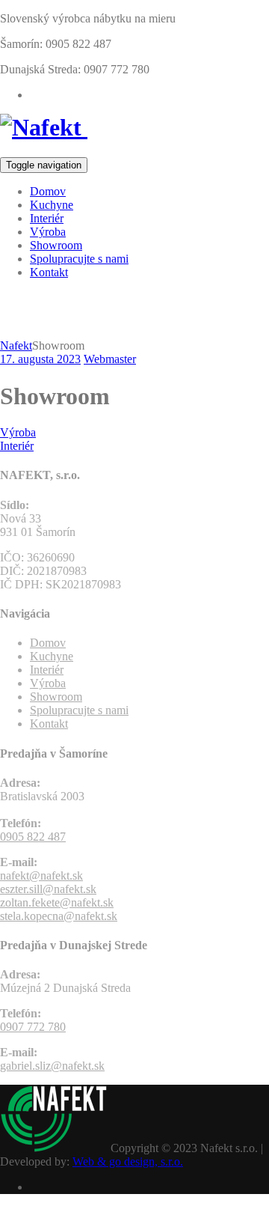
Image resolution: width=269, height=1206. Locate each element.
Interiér (47, 218)
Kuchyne (51, 204)
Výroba (48, 231)
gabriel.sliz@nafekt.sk (52, 1065)
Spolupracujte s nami (79, 258)
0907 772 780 (33, 1026)
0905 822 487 (33, 836)
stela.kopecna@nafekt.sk (58, 916)
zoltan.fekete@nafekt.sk (57, 902)
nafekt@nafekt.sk (41, 875)
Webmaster (110, 359)
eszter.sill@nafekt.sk (48, 889)
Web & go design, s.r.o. (127, 1161)
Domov (48, 191)
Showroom (56, 245)
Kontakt (49, 272)
